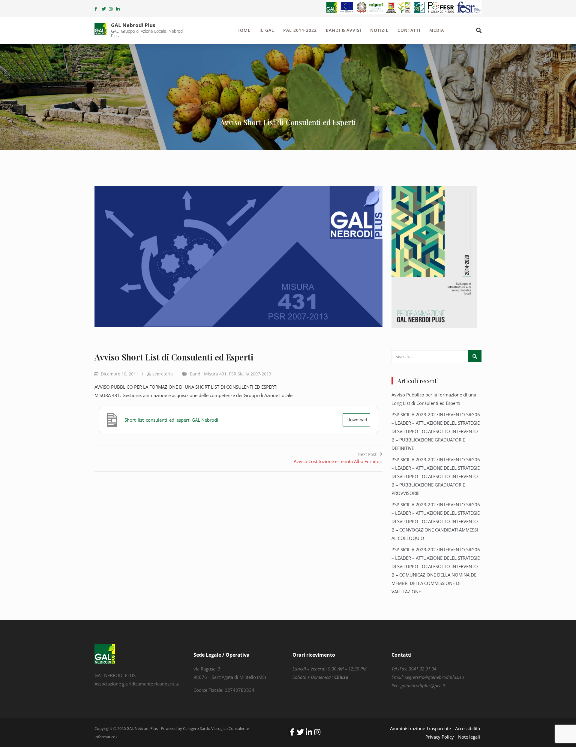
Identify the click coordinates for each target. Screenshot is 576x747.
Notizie (379, 30)
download (357, 420)
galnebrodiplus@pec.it (422, 685)
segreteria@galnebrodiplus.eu (434, 677)
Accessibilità (467, 728)
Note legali (469, 737)
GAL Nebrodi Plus (133, 25)
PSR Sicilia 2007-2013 (250, 374)
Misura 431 (215, 374)
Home (243, 30)
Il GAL (267, 30)
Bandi (196, 374)
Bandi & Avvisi (343, 30)
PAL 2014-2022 (300, 30)
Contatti (409, 30)
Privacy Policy (439, 737)
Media (436, 30)
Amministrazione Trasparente (420, 728)
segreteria (162, 374)
